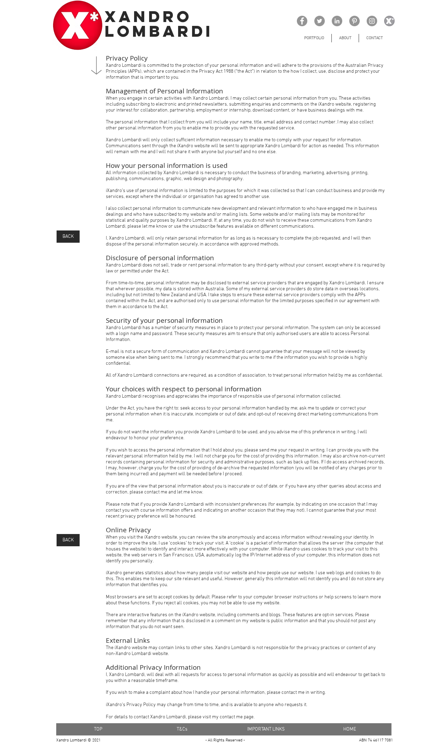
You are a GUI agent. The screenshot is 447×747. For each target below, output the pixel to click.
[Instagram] (372, 21)
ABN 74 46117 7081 (376, 740)
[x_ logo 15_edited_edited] (389, 21)
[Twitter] (319, 21)
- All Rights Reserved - (225, 740)
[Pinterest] (354, 21)
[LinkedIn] (337, 21)
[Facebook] (302, 21)
